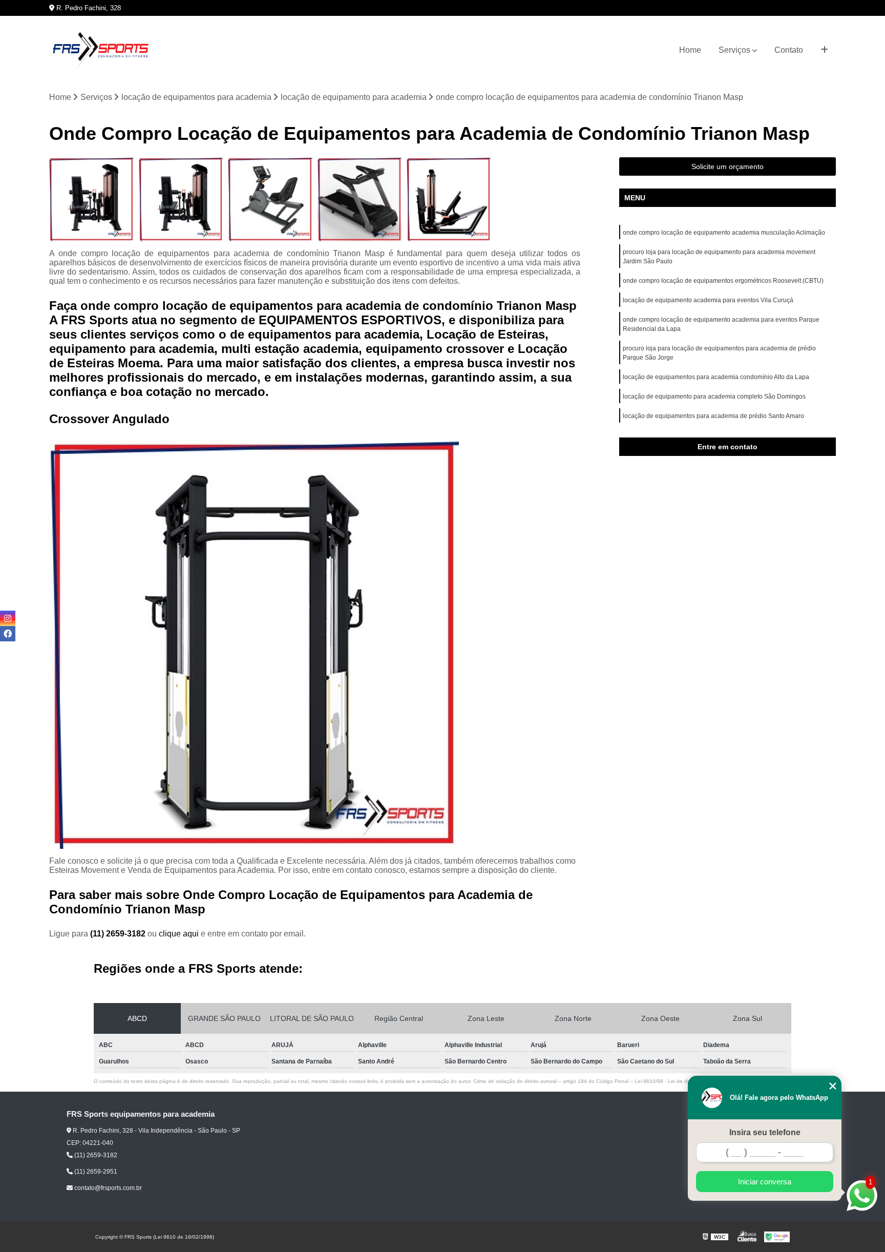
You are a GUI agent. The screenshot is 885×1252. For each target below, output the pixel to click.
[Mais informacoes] (824, 50)
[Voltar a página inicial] (100, 50)
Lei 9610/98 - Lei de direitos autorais (678, 1081)
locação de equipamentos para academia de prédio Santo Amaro (713, 416)
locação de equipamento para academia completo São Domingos (714, 396)
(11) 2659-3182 (119, 933)
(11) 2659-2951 (95, 1171)
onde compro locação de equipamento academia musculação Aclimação (724, 232)
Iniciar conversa (764, 1181)
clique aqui (179, 933)
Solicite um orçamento (727, 166)
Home (690, 50)
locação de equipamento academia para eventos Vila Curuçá (708, 300)
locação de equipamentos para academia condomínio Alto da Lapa (716, 377)
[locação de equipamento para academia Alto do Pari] (449, 199)
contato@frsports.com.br (107, 1188)
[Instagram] (7, 618)
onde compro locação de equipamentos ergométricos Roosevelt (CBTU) (723, 280)
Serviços (734, 50)
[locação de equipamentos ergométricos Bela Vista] (360, 199)
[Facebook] (7, 633)
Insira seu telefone (764, 1132)
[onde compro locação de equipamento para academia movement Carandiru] (91, 199)
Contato (788, 50)
